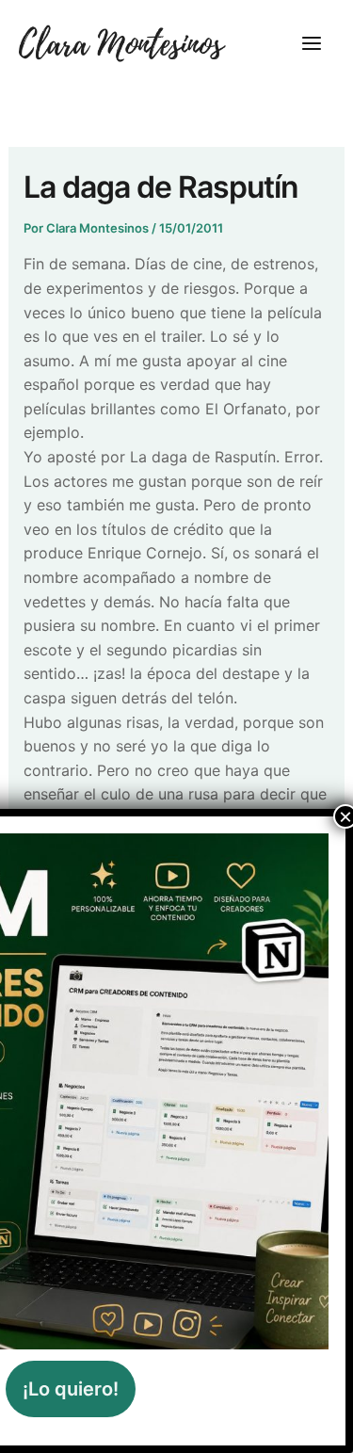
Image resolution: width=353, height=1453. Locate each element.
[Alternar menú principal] (311, 43)
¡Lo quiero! (71, 1389)
